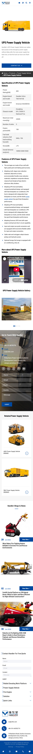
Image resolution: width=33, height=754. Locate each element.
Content (5, 672)
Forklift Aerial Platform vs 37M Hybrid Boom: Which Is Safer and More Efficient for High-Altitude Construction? (16, 594)
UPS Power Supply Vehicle (12, 75)
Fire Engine (17, 692)
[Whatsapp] (10, 751)
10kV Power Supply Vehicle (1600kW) (12, 491)
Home (5, 73)
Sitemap (10, 747)
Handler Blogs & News (17, 505)
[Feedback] (30, 751)
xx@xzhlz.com (9, 351)
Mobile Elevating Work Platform (17, 683)
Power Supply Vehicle (24, 73)
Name (4, 658)
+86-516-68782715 (10, 345)
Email (4, 665)
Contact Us (16, 65)
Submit (7, 404)
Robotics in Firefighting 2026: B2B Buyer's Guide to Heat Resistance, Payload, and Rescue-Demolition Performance (14, 636)
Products (12, 73)
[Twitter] (3, 751)
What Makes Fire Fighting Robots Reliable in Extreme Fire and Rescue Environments (15, 545)
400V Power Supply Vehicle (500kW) (12, 452)
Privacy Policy (20, 747)
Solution (17, 696)
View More (26, 539)
